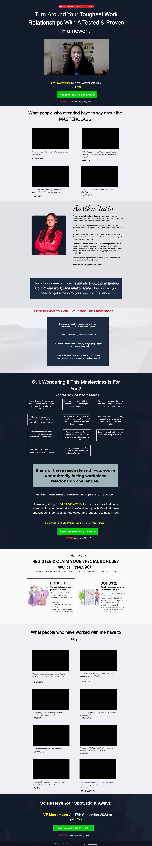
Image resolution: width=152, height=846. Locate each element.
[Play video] (76, 56)
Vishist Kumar (92, 844)
